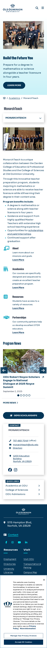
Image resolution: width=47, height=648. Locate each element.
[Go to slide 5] (29, 395)
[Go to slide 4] (27, 395)
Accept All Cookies (23, 642)
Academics (14, 98)
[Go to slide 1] (18, 395)
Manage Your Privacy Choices (23, 636)
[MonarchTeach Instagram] (17, 470)
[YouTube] (19, 543)
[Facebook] (6, 543)
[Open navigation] (42, 8)
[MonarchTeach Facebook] (11, 470)
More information (28, 629)
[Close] (44, 580)
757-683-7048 (20, 440)
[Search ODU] (37, 8)
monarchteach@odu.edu (25, 444)
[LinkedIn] (26, 543)
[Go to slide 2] (21, 395)
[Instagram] (12, 543)
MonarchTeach (16, 117)
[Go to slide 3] (24, 395)
